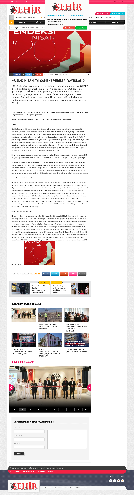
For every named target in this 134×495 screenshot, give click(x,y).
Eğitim (17, 28)
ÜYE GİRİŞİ (100, 17)
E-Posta (18, 436)
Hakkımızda (14, 2)
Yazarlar (42, 2)
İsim (17, 428)
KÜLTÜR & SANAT (91, 22)
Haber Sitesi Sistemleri (68, 488)
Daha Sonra (69, 28)
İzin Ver (81, 28)
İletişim (34, 2)
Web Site (17, 444)
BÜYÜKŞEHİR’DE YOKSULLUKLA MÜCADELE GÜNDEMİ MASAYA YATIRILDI (39, 18)
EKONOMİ (114, 22)
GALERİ (104, 13)
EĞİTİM (38, 22)
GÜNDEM (22, 22)
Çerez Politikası (25, 2)
